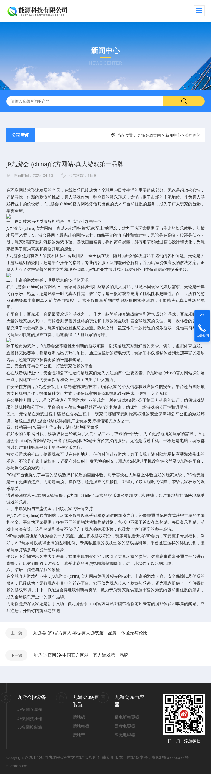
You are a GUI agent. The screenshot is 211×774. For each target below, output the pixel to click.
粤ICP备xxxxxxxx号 (170, 757)
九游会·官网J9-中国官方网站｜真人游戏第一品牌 (80, 655)
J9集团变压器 (29, 718)
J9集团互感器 (29, 709)
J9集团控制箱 (29, 727)
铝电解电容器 (127, 717)
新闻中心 (173, 135)
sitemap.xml (17, 765)
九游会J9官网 (149, 135)
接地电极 (81, 726)
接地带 (79, 734)
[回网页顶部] (202, 315)
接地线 (79, 717)
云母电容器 (125, 726)
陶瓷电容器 (125, 734)
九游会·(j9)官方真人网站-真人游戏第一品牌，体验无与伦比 (90, 633)
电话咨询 (202, 335)
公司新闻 (20, 135)
